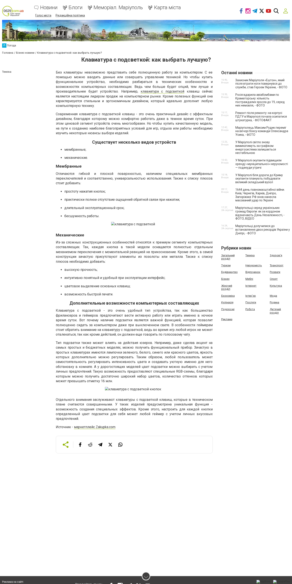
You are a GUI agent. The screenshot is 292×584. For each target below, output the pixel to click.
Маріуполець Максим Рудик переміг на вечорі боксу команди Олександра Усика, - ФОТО (261, 131)
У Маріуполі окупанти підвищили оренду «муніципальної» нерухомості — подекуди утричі (261, 164)
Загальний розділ (228, 257)
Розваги (275, 272)
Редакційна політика (70, 15)
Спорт (274, 278)
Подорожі (227, 309)
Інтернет (251, 285)
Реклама (226, 319)
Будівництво (229, 272)
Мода (273, 295)
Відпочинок (252, 272)
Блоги (76, 7)
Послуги (250, 302)
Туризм (226, 265)
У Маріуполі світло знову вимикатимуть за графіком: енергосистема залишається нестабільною (255, 147)
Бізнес (225, 278)
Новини (49, 7)
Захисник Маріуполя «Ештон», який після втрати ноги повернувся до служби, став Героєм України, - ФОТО (261, 83)
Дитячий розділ (275, 311)
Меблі (249, 278)
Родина (274, 302)
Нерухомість (253, 265)
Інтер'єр (250, 295)
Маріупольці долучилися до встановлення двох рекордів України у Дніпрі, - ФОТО (262, 229)
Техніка (250, 255)
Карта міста (167, 7)
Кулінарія (227, 302)
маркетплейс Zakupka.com (94, 427)
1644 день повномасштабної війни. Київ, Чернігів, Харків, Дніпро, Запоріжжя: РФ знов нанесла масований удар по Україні (260, 195)
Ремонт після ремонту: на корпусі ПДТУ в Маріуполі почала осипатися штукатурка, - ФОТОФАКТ (261, 116)
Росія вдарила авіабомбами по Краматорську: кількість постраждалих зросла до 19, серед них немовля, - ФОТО (260, 100)
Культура (276, 285)
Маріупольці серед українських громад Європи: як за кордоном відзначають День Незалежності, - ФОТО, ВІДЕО (260, 213)
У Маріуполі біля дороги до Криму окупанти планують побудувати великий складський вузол (259, 178)
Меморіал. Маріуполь (118, 7)
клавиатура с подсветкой (162, 91)
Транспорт (276, 265)
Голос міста (43, 15)
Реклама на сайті (12, 581)
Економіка (228, 295)
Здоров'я (276, 255)
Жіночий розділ (226, 287)
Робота (250, 309)
